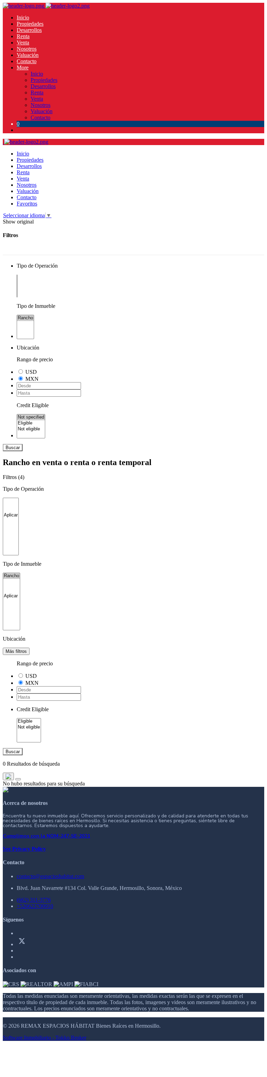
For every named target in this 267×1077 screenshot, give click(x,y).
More (23, 67)
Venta (23, 42)
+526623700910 (35, 906)
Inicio (23, 17)
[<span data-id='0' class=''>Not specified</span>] (31, 417)
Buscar (13, 447)
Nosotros (27, 49)
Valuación (28, 55)
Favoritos (27, 204)
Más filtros (16, 651)
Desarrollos (29, 30)
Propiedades (30, 24)
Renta (23, 36)
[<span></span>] (10, 515)
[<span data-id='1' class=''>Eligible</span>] (31, 423)
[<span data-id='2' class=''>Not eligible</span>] (31, 429)
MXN (32, 379)
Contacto (27, 61)
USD (31, 372)
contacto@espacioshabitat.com (50, 876)
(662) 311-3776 (34, 900)
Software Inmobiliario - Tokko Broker (44, 1038)
